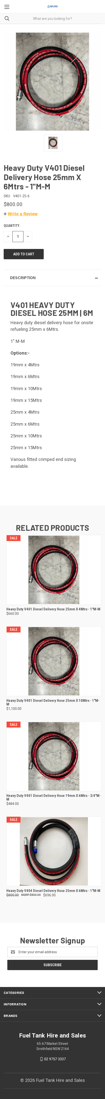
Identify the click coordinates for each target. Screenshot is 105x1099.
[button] (21, 213)
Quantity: (12, 226)
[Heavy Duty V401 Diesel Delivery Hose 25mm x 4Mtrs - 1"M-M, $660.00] (54, 570)
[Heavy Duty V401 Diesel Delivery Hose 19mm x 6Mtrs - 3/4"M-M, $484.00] (54, 756)
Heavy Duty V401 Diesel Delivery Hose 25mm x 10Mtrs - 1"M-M (52, 702)
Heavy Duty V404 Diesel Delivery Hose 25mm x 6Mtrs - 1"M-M (53, 891)
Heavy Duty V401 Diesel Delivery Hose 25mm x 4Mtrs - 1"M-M (53, 609)
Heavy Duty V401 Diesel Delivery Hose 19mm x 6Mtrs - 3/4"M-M (53, 797)
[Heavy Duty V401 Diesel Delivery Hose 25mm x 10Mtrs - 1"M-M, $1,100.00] (54, 661)
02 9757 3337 (55, 1059)
